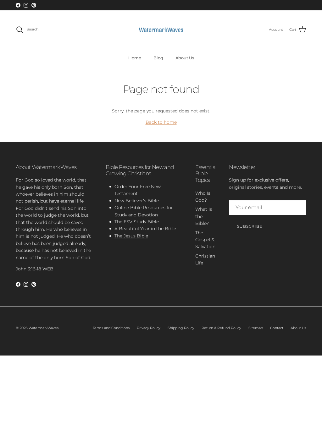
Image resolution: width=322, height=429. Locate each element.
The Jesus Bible (131, 236)
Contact (276, 328)
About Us (184, 57)
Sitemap (255, 328)
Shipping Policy (181, 328)
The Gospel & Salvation (205, 240)
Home (134, 57)
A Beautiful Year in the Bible (145, 228)
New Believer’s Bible (136, 201)
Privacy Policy (148, 328)
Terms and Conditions (111, 328)
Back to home (161, 122)
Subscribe (249, 226)
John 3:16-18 (28, 269)
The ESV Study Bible (136, 222)
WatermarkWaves (43, 328)
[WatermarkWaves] (161, 30)
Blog (158, 57)
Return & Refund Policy (221, 328)
